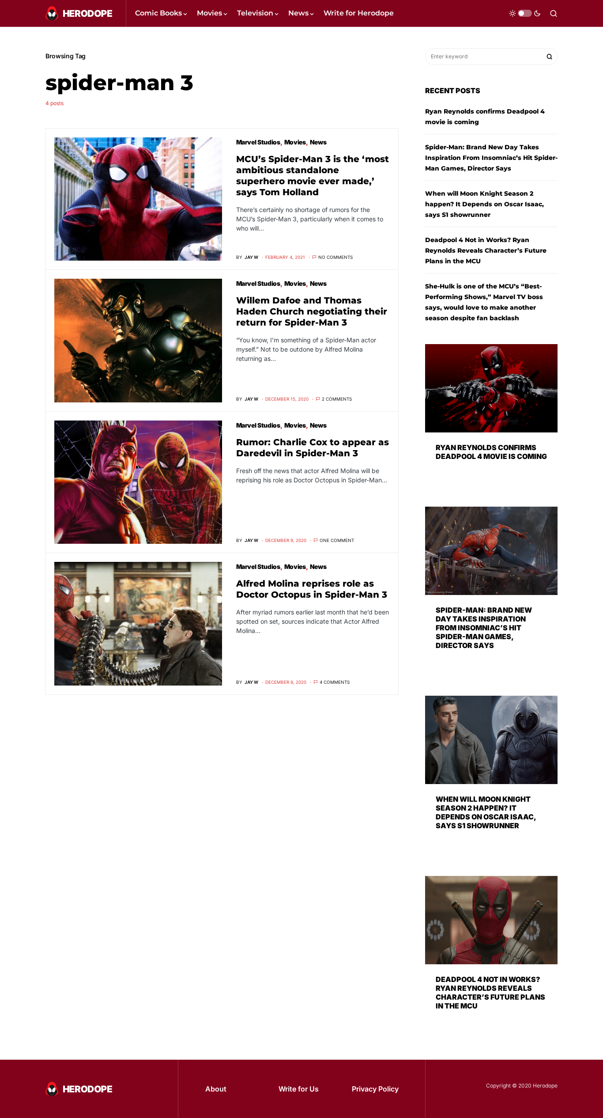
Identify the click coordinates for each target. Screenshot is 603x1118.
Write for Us (299, 1088)
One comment (337, 540)
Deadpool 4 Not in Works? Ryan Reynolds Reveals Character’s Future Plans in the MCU (485, 250)
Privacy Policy (375, 1088)
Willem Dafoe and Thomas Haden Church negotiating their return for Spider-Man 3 (311, 311)
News (318, 142)
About (215, 1088)
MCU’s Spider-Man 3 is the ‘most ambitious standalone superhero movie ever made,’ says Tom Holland (312, 175)
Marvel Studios (258, 142)
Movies (295, 142)
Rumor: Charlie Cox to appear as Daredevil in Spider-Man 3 (312, 448)
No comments (335, 257)
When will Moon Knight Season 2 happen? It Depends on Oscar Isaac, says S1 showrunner (484, 204)
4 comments (335, 682)
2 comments (337, 399)
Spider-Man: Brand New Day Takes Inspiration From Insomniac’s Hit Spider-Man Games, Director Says (491, 157)
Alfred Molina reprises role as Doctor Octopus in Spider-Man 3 (311, 589)
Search (549, 56)
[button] (525, 13)
